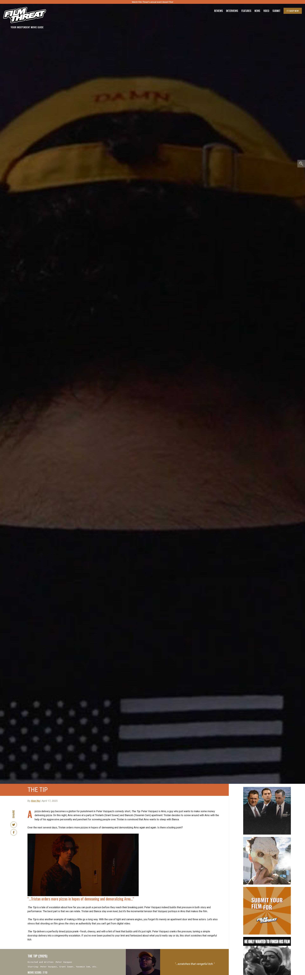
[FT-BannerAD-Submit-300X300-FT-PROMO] (267, 888)
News (257, 11)
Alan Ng (35, 801)
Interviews (232, 11)
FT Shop (293, 10)
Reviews (218, 11)
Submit (276, 11)
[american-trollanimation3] (267, 838)
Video (266, 11)
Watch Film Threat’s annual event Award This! (152, 2)
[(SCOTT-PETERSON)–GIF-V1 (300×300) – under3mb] (267, 788)
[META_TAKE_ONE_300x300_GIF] (267, 938)
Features (246, 11)
